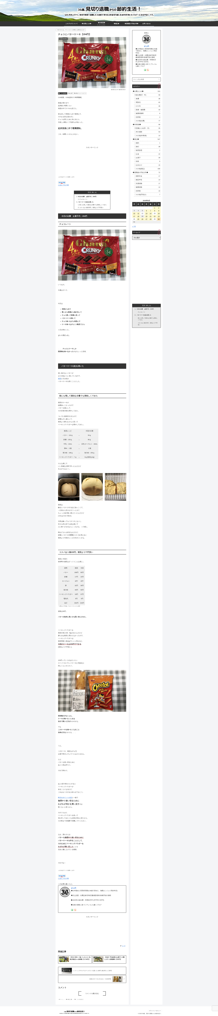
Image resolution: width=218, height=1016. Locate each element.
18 (138, 216)
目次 (89, 192)
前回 (59, 378)
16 (159, 213)
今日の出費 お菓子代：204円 (87, 196)
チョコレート (83, 199)
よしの (73, 888)
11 (138, 213)
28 (150, 219)
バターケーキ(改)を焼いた (86, 202)
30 (159, 219)
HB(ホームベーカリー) (81, 93)
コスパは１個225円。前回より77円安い (91, 207)
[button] (159, 79)
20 (146, 216)
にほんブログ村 (63, 185)
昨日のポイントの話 (65, 797)
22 (154, 216)
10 (134, 213)
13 (146, 213)
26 (142, 219)
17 (134, 216)
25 (138, 219)
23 (159, 216)
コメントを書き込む (92, 993)
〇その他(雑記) (63, 93)
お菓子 (71, 93)
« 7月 (134, 226)
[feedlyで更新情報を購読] (72, 910)
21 (150, 216)
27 (146, 219)
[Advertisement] (92, 161)
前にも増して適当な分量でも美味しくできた (93, 205)
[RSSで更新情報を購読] (75, 910)
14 (150, 213)
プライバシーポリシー (155, 1010)
